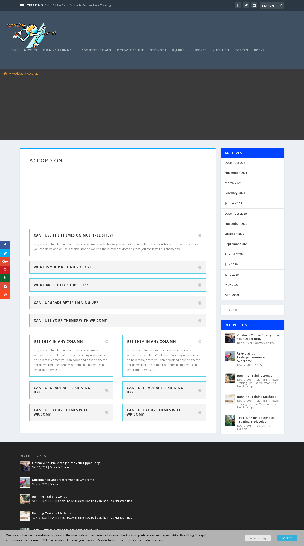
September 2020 (236, 244)
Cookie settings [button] (258, 538)
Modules (17, 73)
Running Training (57, 50)
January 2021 (234, 203)
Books (259, 50)
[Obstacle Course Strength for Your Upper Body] (230, 338)
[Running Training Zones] (230, 378)
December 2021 (236, 163)
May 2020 (231, 285)
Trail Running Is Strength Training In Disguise (255, 419)
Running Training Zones (254, 376)
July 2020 (231, 264)
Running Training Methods (256, 397)
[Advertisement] (152, 107)
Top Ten (241, 50)
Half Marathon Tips (265, 383)
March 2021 (233, 183)
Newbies (30, 50)
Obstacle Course (130, 50)
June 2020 (232, 274)
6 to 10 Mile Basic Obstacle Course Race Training (78, 5)
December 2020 (236, 213)
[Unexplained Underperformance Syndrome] (230, 356)
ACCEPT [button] (287, 538)
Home (13, 50)
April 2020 (232, 295)
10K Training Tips (265, 379)
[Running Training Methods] (230, 399)
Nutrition (220, 50)
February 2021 (235, 193)
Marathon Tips (245, 386)
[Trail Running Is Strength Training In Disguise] (230, 420)
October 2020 (234, 234)
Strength (158, 50)
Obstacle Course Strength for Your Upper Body (258, 337)
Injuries (178, 50)
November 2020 (236, 224)
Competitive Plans (96, 50)
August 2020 (234, 254)
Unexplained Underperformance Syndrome (251, 357)
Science (200, 50)
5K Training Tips (80, 501)
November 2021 (236, 173)
